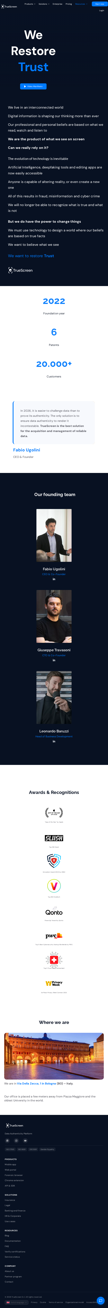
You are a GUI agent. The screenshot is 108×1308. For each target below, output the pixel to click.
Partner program (13, 1276)
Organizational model (74, 1302)
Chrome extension (14, 1180)
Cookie (43, 1302)
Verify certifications (15, 1251)
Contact (9, 1281)
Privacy (34, 1302)
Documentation (13, 1241)
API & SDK (10, 1185)
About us (9, 1271)
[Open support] (101, 1301)
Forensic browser (14, 1175)
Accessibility (91, 1302)
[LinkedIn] (7, 1140)
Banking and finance (15, 1210)
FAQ (7, 1246)
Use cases (10, 1221)
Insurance (10, 1200)
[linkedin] (54, 579)
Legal (7, 1205)
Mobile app (10, 1164)
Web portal (10, 1169)
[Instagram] (16, 1140)
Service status (12, 1256)
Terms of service (56, 1302)
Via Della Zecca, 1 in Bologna (36, 1083)
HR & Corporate (13, 1216)
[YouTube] (25, 1140)
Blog (7, 1235)
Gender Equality (47, 1149)
